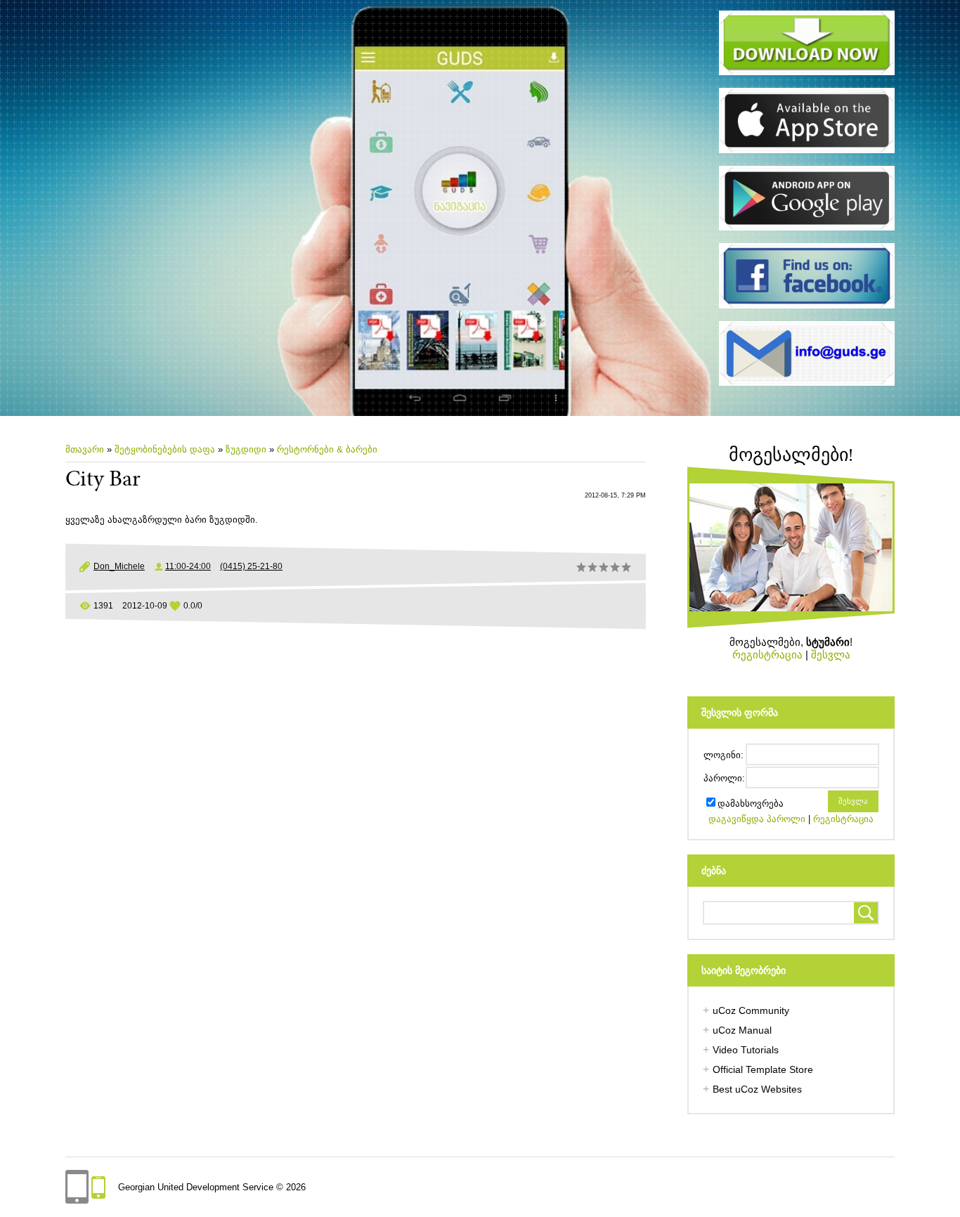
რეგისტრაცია (767, 654)
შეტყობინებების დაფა (165, 449)
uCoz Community (751, 1010)
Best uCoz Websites (757, 1089)
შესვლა (830, 654)
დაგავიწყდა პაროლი (756, 819)
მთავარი (84, 449)
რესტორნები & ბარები (327, 449)
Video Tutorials (746, 1049)
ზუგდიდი (246, 449)
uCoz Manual (742, 1030)
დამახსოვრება (751, 803)
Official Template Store (763, 1069)
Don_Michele (119, 566)
